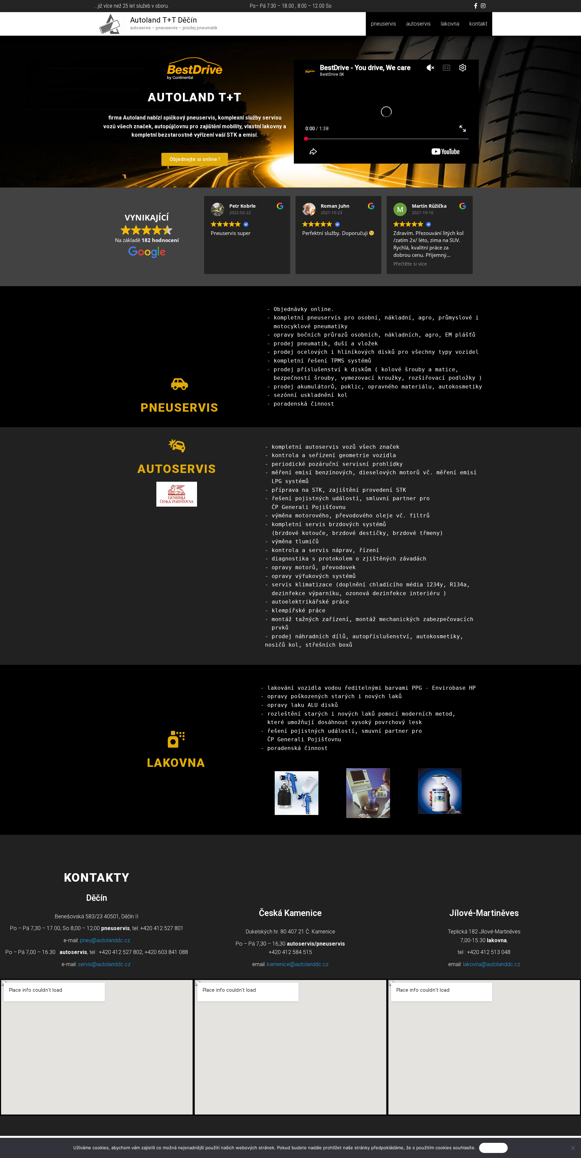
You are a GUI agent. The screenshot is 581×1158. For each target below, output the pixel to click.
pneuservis (383, 24)
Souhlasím (493, 1147)
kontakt (478, 24)
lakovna (450, 24)
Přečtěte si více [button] (410, 264)
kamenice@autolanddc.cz (297, 964)
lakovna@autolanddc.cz (491, 964)
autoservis (418, 24)
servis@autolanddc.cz (104, 964)
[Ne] (572, 1148)
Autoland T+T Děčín (163, 20)
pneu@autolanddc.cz (105, 940)
